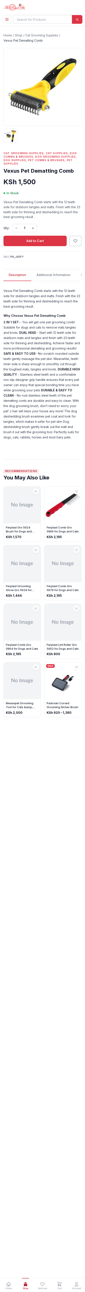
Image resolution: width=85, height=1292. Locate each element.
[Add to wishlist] (75, 241)
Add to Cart (35, 241)
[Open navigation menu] (7, 19)
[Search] (77, 19)
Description (17, 275)
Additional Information (54, 275)
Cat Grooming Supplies (41, 35)
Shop (18, 35)
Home (7, 35)
